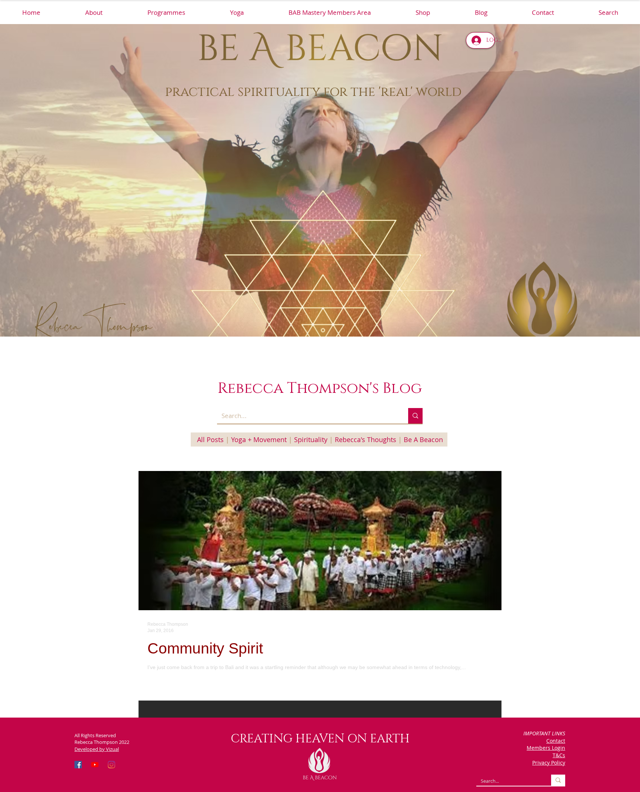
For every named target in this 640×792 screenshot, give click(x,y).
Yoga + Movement (259, 439)
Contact (555, 740)
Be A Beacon (423, 439)
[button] (166, 12)
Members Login (546, 747)
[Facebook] (78, 764)
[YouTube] (95, 764)
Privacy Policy (548, 762)
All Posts (210, 439)
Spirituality (310, 439)
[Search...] (415, 416)
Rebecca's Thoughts (365, 439)
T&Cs (559, 755)
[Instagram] (111, 764)
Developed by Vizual (96, 749)
